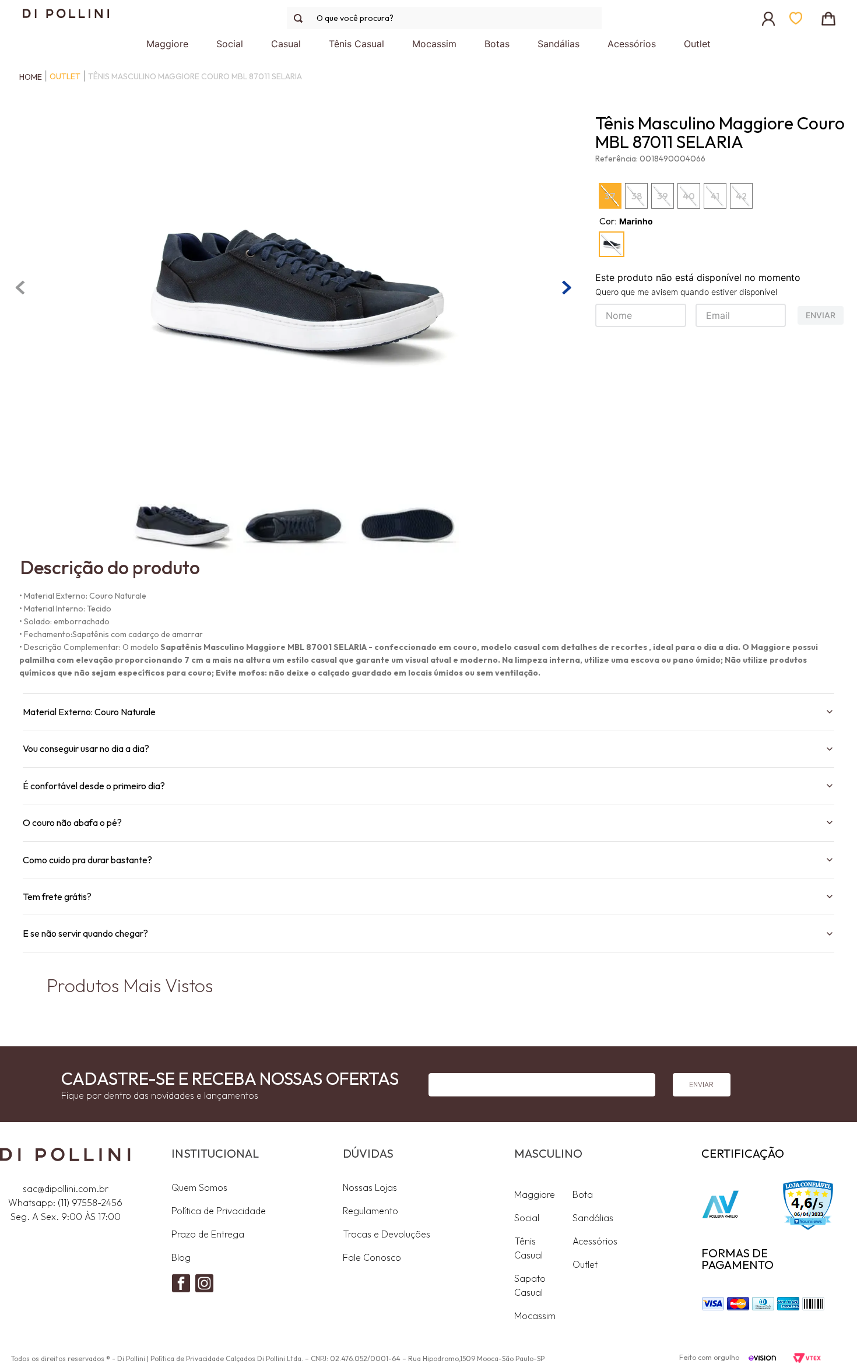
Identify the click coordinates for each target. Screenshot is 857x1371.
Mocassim (535, 1315)
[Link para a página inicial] (27, 77)
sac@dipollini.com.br (65, 1188)
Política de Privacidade (218, 1211)
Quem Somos (199, 1187)
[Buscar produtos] (300, 18)
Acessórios (594, 1241)
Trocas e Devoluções (386, 1234)
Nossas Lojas (370, 1187)
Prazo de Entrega (207, 1234)
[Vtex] (806, 1358)
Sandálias (592, 1218)
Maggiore (534, 1194)
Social (526, 1218)
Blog (181, 1257)
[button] (611, 244)
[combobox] (444, 18)
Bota (582, 1194)
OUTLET (65, 76)
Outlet (585, 1264)
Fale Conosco (372, 1257)
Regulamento (370, 1211)
